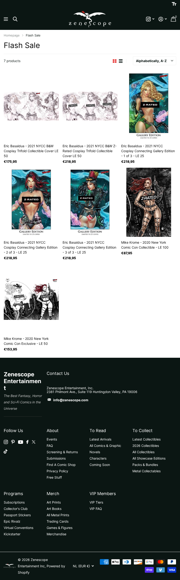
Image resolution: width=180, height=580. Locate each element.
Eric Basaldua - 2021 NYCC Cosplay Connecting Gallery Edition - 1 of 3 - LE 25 (148, 151)
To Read (98, 430)
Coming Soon (100, 465)
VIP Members (103, 493)
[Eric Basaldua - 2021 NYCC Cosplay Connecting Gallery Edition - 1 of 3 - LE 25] (148, 106)
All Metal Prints (58, 515)
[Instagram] (6, 442)
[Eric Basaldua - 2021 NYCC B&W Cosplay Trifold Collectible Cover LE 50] (31, 106)
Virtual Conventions (18, 528)
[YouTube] (20, 442)
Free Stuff (54, 477)
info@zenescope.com (70, 400)
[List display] (121, 61)
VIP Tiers (96, 502)
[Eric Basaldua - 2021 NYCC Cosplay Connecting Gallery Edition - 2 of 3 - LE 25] (31, 202)
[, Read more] (150, 19)
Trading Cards (57, 521)
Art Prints (54, 502)
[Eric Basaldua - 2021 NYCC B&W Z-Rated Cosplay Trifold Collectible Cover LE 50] (90, 106)
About (53, 430)
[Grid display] (114, 61)
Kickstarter (12, 534)
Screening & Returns (62, 452)
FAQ (50, 446)
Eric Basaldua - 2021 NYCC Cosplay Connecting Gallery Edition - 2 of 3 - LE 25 (30, 247)
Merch (53, 493)
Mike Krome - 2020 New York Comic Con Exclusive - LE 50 (26, 341)
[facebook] (27, 442)
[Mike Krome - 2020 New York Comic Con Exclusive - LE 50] (31, 298)
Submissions (56, 458)
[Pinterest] (13, 442)
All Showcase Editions (148, 458)
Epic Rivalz (12, 521)
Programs (13, 493)
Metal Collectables (146, 471)
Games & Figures (59, 528)
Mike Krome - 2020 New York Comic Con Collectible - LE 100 (145, 244)
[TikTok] (6, 451)
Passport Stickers (17, 515)
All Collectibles (143, 452)
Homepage (12, 35)
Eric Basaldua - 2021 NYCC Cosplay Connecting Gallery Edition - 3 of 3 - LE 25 (89, 247)
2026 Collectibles (145, 446)
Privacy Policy (57, 471)
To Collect (142, 430)
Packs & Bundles (145, 465)
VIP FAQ (96, 509)
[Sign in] (162, 19)
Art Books (54, 509)
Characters (98, 458)
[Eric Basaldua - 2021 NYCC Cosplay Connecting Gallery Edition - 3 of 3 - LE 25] (90, 202)
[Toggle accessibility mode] (174, 4)
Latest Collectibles (146, 439)
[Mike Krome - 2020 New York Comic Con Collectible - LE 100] (148, 202)
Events (52, 439)
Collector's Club (16, 509)
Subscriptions (14, 502)
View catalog (6, 19)
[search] (15, 19)
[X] (33, 442)
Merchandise (56, 534)
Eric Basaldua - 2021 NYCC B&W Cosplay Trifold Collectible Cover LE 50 (31, 151)
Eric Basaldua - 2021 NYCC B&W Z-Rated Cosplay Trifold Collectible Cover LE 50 (89, 151)
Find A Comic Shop (61, 465)
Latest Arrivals (100, 439)
